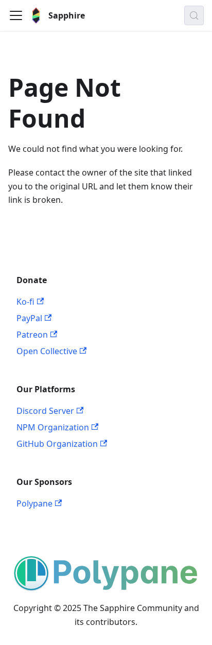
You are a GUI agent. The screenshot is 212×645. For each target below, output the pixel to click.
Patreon (32, 334)
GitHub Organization (57, 443)
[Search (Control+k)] (194, 15)
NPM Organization (52, 427)
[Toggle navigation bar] (16, 15)
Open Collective (46, 351)
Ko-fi (25, 301)
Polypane (34, 503)
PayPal (29, 318)
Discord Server (45, 410)
